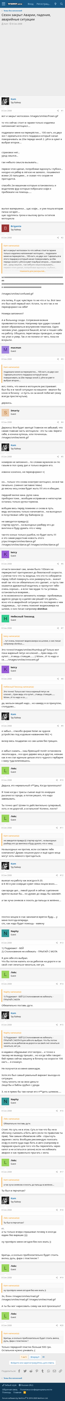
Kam (6, 23)
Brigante (16, 226)
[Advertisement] (32, 59)
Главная (17, 1392)
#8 (62, 678)
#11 (61, 827)
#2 (62, 237)
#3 (62, 359)
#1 (62, 110)
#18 (61, 1210)
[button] (3, 4)
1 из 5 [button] (24, 1357)
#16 (61, 1110)
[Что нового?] (55, 4)
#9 (62, 725)
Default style (10, 1385)
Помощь (6, 1392)
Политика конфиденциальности (36, 1389)
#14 (61, 984)
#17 (61, 1172)
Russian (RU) (27, 1385)
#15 (61, 1024)
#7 (62, 628)
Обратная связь (10, 1389)
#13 (61, 942)
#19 (61, 1277)
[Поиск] (61, 4)
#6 (62, 563)
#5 (62, 456)
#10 (61, 780)
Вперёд (34, 1357)
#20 (61, 1325)
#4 (62, 422)
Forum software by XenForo (25, 1398)
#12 (61, 875)
